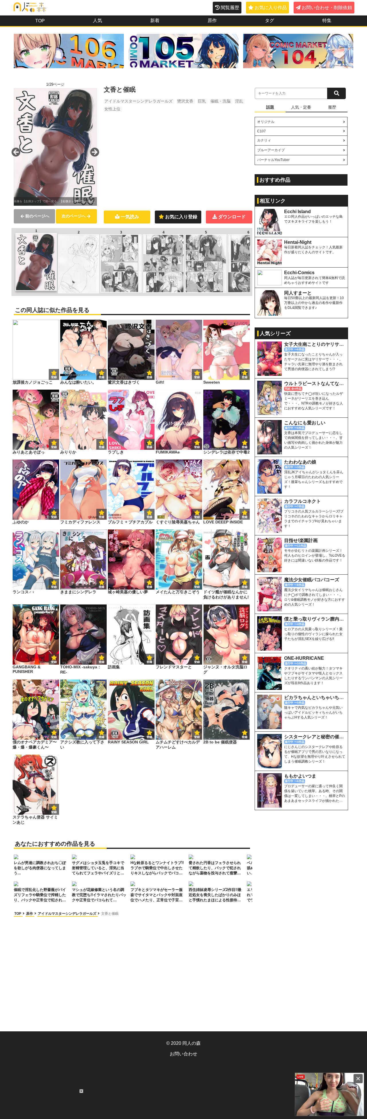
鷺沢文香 (185, 101)
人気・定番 (301, 107)
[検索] (336, 93)
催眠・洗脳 (220, 101)
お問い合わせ (183, 1053)
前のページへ (37, 216)
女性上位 (112, 109)
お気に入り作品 (271, 7)
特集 (326, 20)
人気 (97, 20)
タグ (269, 20)
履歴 (332, 107)
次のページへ (74, 216)
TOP (40, 20)
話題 (270, 107)
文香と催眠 (109, 914)
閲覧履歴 (230, 7)
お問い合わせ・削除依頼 (327, 7)
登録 (101, 377)
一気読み (130, 216)
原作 (212, 20)
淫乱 (239, 101)
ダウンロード (232, 216)
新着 (154, 20)
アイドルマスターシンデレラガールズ (138, 101)
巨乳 (202, 101)
